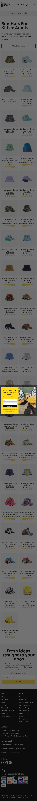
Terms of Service (12, 411)
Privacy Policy (8, 411)
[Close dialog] (35, 388)
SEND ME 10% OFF (10, 406)
